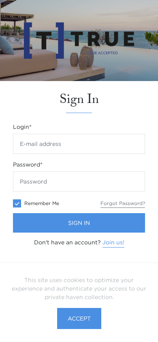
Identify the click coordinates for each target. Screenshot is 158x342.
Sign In (79, 223)
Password (28, 164)
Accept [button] (79, 318)
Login (22, 126)
